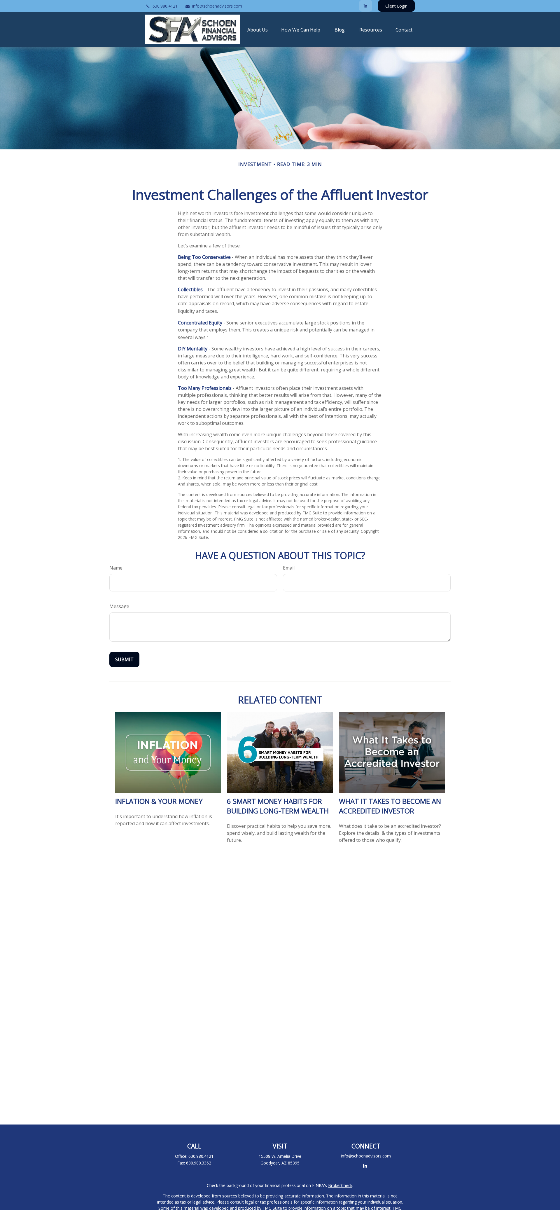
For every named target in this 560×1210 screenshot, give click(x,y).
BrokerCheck (340, 1185)
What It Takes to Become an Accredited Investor (390, 806)
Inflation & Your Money (159, 801)
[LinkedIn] (365, 6)
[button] (257, 29)
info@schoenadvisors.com (217, 6)
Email (289, 568)
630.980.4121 (165, 6)
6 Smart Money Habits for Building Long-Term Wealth (278, 806)
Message (119, 606)
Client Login (396, 6)
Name (116, 568)
